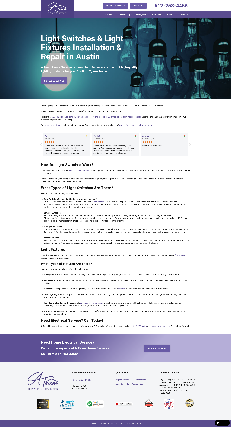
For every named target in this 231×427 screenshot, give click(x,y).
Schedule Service (54, 81)
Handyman (141, 15)
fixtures (121, 288)
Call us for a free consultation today (135, 125)
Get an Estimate (139, 380)
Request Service (122, 380)
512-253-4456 (171, 6)
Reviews (184, 15)
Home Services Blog (134, 384)
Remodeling (124, 15)
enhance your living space (91, 303)
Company (156, 15)
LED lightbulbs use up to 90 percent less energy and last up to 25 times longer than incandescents (96, 117)
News (169, 15)
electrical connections (79, 170)
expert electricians (53, 125)
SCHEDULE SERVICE (115, 5)
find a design (181, 255)
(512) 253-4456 (81, 379)
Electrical (108, 15)
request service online (160, 326)
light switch (98, 202)
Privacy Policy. (136, 423)
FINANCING (138, 5)
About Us (119, 384)
